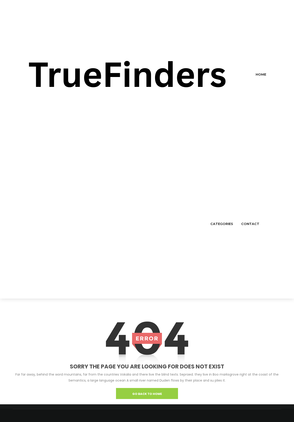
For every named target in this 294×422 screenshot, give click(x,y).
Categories (221, 224)
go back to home (147, 394)
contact (250, 224)
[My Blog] (127, 74)
